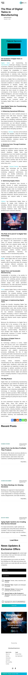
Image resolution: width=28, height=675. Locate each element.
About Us (8, 654)
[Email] (25, 420)
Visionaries (8, 658)
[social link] (12, 668)
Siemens (10, 132)
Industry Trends (5, 517)
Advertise (8, 660)
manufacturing (5, 65)
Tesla (2, 289)
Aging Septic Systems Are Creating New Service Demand (13, 523)
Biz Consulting (9, 662)
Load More (14, 540)
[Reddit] (17, 420)
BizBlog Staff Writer (7, 17)
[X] (15, 420)
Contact (7, 663)
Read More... (24, 461)
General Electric (13, 166)
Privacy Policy (7, 602)
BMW (2, 258)
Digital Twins (5, 63)
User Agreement (21, 601)
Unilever (3, 201)
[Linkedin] (20, 420)
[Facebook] (12, 420)
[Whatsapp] (23, 420)
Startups (7, 656)
